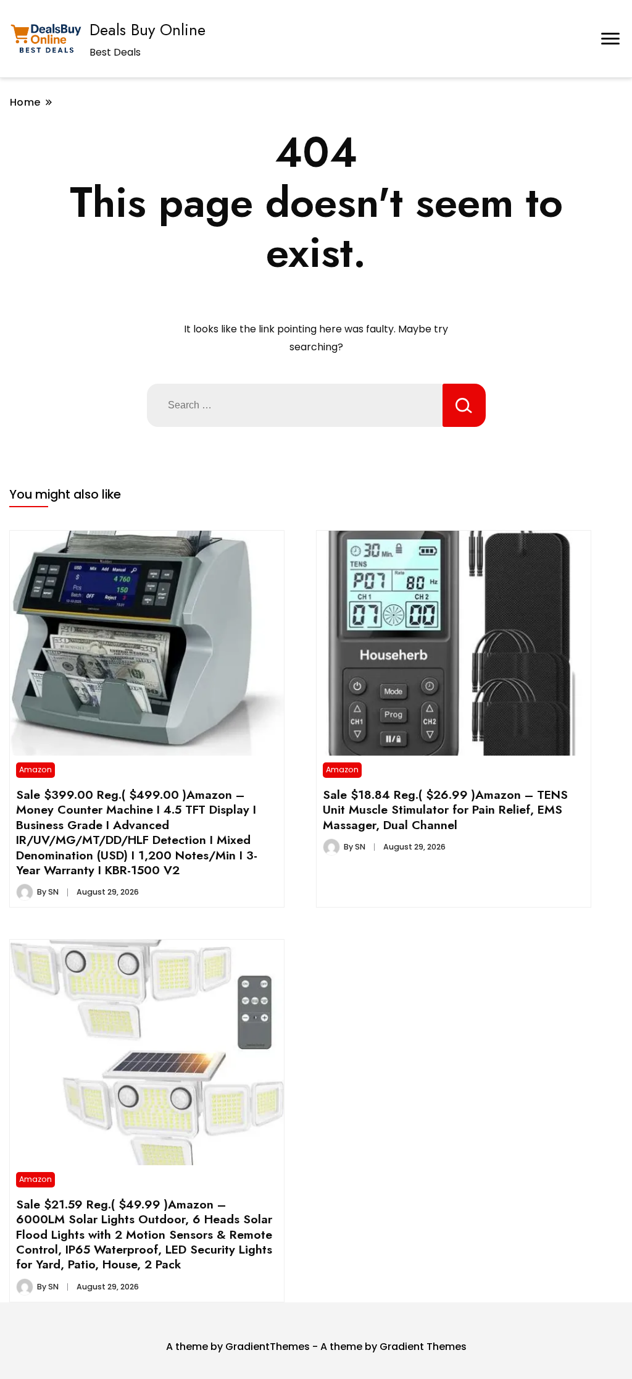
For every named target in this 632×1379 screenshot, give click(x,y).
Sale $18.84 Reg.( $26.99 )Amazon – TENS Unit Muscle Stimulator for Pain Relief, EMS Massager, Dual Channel (445, 809)
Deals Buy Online (147, 29)
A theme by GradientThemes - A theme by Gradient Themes (316, 1346)
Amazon (35, 769)
